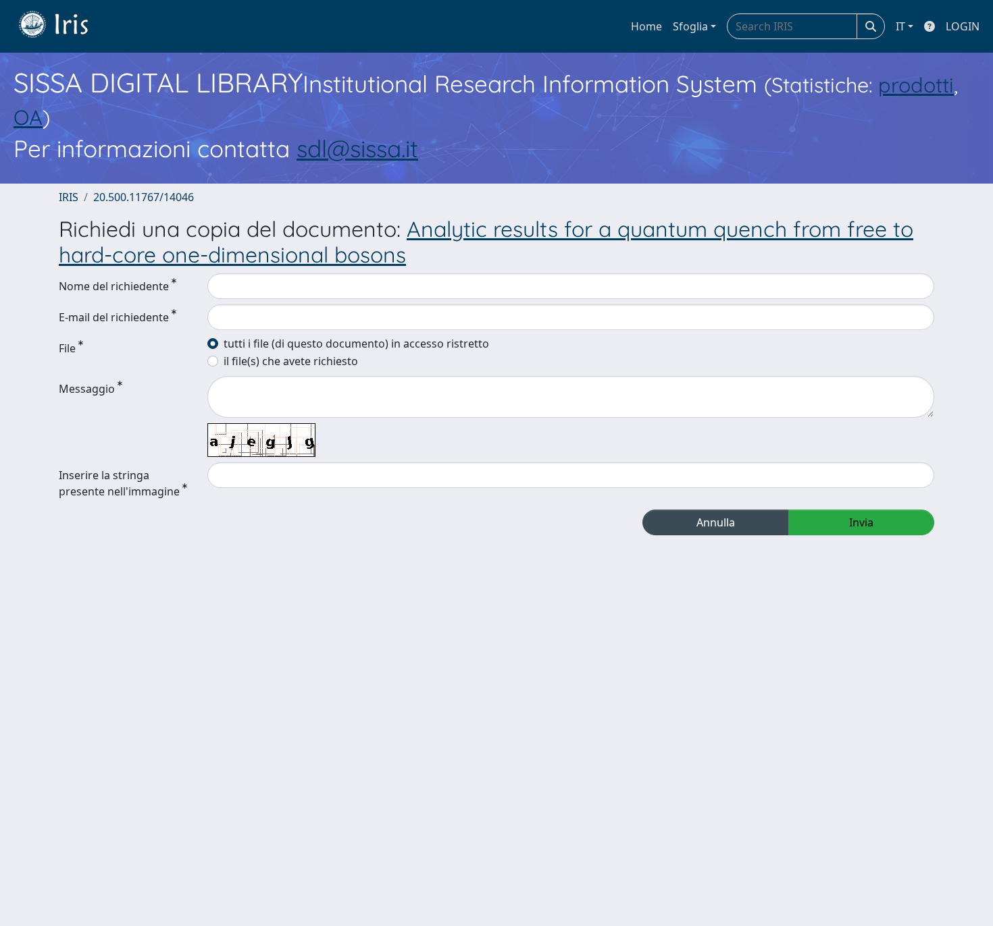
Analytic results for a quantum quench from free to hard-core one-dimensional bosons (486, 241)
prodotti (916, 85)
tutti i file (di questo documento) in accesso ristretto (356, 343)
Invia (861, 522)
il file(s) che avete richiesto (291, 361)
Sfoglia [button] (690, 26)
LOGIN (962, 26)
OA (28, 117)
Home (646, 26)
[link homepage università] (63, 26)
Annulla (715, 522)
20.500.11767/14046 (143, 197)
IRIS (68, 197)
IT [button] (900, 26)
